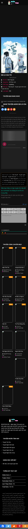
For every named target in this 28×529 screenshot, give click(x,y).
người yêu (10, 503)
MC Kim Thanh (19, 273)
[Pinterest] (11, 109)
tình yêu (9, 512)
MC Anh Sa (6, 271)
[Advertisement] (14, 22)
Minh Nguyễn (11, 80)
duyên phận (18, 497)
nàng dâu (4, 505)
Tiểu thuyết (11, 87)
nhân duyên (21, 503)
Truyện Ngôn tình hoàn (8, 445)
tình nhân (4, 512)
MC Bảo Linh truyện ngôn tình (10, 463)
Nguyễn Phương (7, 270)
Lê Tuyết (6, 326)
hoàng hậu (14, 499)
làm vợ (11, 501)
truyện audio (13, 104)
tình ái (17, 505)
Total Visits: (5, 487)
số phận (9, 505)
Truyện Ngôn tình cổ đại (9, 453)
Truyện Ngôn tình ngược (9, 447)
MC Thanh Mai (6, 300)
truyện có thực (22, 506)
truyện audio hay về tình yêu (16, 508)
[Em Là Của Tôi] (14, 55)
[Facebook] (2, 109)
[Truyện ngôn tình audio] (14, 2)
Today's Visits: (6, 478)
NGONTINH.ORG (5, 424)
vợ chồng (13, 512)
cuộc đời (15, 495)
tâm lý (16, 510)
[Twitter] (5, 109)
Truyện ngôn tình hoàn (20, 87)
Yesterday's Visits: (7, 481)
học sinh (7, 501)
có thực (11, 495)
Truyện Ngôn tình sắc (8, 450)
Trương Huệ (19, 353)
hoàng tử (19, 499)
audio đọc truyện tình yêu (18, 493)
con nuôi (6, 495)
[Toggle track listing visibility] (24, 150)
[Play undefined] (4, 144)
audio (4, 493)
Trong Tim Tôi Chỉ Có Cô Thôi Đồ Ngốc (10, 506)
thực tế (13, 505)
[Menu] (2, 2)
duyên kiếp (13, 497)
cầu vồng (7, 497)
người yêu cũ (15, 503)
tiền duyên (21, 505)
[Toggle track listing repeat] (4, 150)
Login (25, 204)
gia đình (9, 499)
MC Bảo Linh (12, 82)
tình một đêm (21, 510)
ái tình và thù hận (19, 512)
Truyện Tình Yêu (7, 442)
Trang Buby (6, 299)
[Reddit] (8, 109)
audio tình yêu (9, 493)
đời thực (10, 514)
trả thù (12, 510)
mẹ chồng (16, 501)
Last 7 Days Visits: (7, 484)
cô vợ (19, 495)
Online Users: (6, 475)
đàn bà (6, 514)
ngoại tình (21, 501)
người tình (5, 503)
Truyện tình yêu (5, 88)
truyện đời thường (6, 508)
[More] (14, 109)
